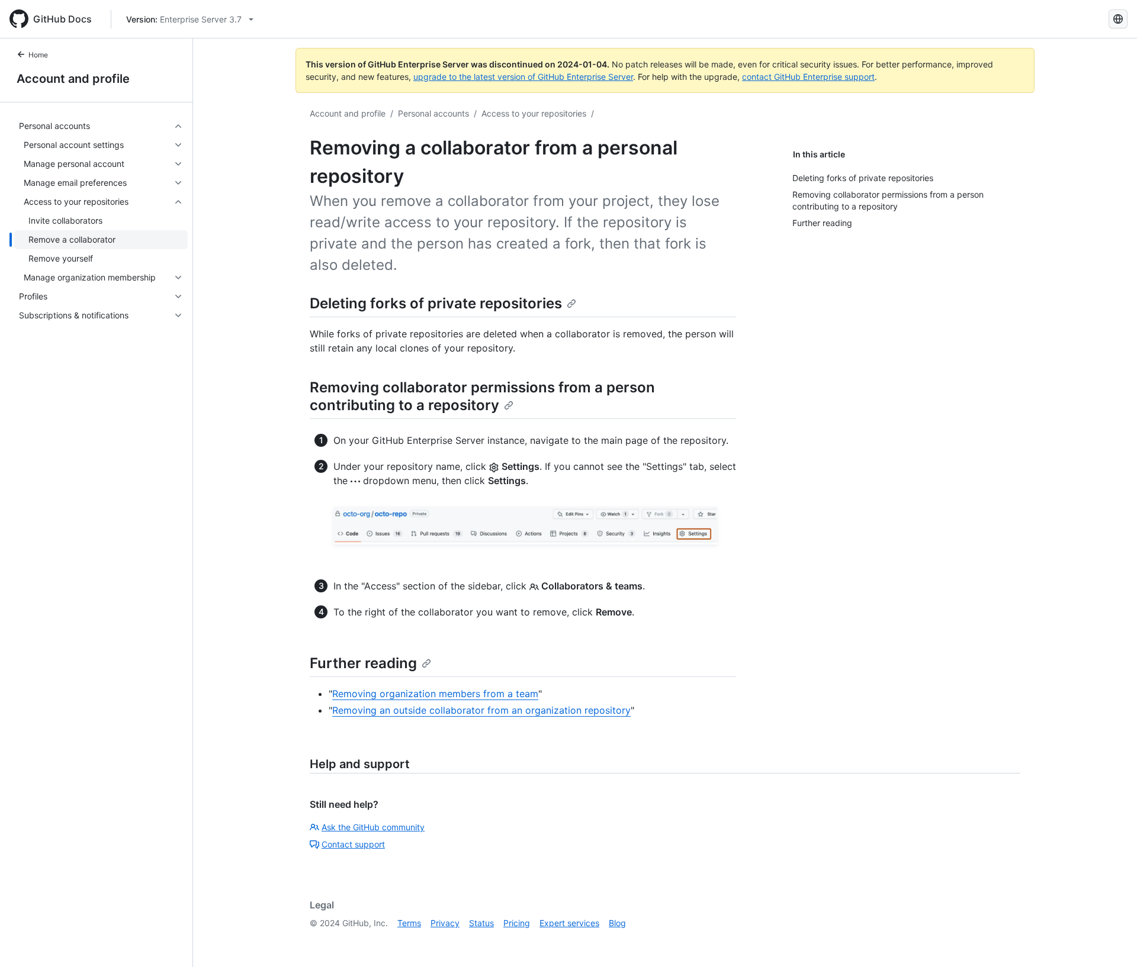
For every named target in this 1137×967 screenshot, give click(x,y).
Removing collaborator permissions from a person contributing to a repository (482, 396)
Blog (617, 923)
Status (481, 923)
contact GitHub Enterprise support (808, 77)
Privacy (445, 923)
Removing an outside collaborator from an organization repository (481, 710)
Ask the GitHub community (373, 827)
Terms (409, 923)
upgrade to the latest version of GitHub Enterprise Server (523, 77)
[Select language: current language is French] (1118, 18)
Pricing (516, 923)
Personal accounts (433, 113)
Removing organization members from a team (435, 694)
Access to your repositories (533, 113)
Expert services (569, 923)
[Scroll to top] (1111, 941)
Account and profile (73, 79)
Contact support (353, 844)
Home (38, 54)
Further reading (363, 663)
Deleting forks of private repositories (436, 303)
